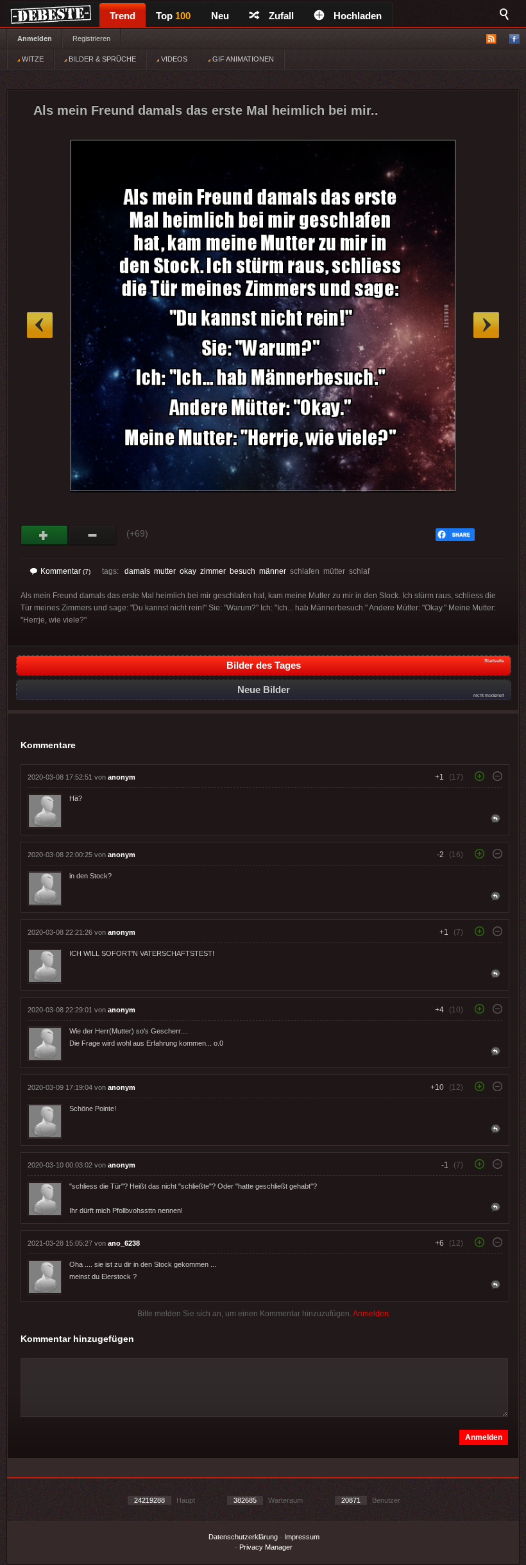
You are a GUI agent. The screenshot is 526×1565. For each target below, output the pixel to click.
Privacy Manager (266, 1547)
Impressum (301, 1537)
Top (173, 15)
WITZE (32, 59)
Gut (45, 535)
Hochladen (358, 15)
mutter (165, 571)
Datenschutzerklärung (243, 1537)
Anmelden (34, 38)
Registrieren (91, 38)
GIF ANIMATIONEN (242, 59)
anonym (121, 777)
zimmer (213, 571)
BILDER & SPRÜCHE (101, 59)
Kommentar (65, 571)
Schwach (93, 535)
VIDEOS (173, 59)
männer (272, 571)
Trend (122, 15)
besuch (242, 571)
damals (137, 571)
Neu (220, 15)
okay (188, 571)
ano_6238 (124, 1243)
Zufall (281, 15)
